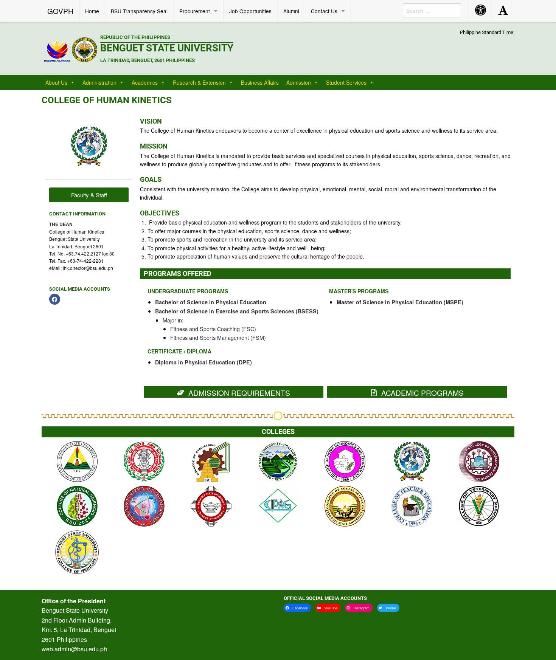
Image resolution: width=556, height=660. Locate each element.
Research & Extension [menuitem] (199, 82)
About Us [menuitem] (56, 82)
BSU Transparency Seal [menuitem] (139, 11)
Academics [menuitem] (145, 82)
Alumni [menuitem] (291, 11)
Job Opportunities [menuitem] (250, 11)
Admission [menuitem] (298, 82)
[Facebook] (54, 299)
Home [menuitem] (92, 11)
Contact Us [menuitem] (324, 11)
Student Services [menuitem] (346, 82)
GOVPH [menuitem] (60, 11)
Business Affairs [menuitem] (260, 82)
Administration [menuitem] (99, 82)
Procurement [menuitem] (194, 11)
